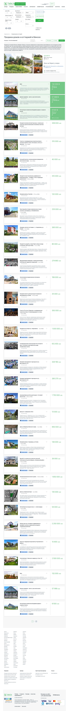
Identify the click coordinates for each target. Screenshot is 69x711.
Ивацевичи (6, 664)
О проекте (22, 694)
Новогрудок (15, 662)
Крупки (14, 640)
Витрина (62, 40)
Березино (6, 634)
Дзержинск (6, 653)
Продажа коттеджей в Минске (10, 677)
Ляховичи (15, 652)
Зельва (5, 661)
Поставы (24, 636)
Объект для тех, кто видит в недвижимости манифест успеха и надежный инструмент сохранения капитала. (30, 525)
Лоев (14, 647)
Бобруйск (6, 636)
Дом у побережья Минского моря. (28, 426)
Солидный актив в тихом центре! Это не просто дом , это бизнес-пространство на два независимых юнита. (31, 345)
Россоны (24, 640)
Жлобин (5, 659)
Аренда (5, 6)
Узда (24, 656)
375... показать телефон (48, 70)
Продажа (11, 6)
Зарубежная (32, 6)
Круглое (15, 639)
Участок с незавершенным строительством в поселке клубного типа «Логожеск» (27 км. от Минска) (31, 143)
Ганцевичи (6, 649)
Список (55, 40)
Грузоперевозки (49, 6)
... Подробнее (31, 169)
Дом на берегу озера (51, 63)
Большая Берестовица (8, 637)
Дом (21, 84)
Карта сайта (24, 706)
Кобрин (14, 634)
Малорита (15, 653)
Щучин (24, 664)
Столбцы (24, 652)
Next (30, 63)
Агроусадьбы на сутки (40, 676)
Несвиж (14, 661)
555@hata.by (56, 695)
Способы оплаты (43, 698)
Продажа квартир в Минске (10, 674)
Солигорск (25, 650)
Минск (5, 631)
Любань (14, 650)
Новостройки (19, 6)
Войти (52, 3)
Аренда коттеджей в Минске (26, 676)
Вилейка (5, 646)
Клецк (14, 633)
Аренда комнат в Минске (25, 674)
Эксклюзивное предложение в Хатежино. (30, 277)
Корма (14, 637)
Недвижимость (7, 34)
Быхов (5, 643)
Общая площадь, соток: (8, 21)
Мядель (14, 659)
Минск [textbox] (27, 12)
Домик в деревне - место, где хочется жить (30, 97)
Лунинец (15, 649)
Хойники (24, 659)
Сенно (24, 643)
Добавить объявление (20, 3)
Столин (24, 653)
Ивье (5, 665)
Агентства (57, 6)
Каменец (15, 631)
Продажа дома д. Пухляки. (26, 194)
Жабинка (6, 656)
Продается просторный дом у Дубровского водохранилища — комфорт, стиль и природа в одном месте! (31, 177)
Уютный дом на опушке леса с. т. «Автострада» (31, 507)
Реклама (27, 694)
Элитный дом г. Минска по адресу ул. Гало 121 (31, 558)
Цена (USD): (7, 10)
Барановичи (6, 633)
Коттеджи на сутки (39, 674)
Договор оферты (17, 706)
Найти (39, 20)
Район (9, 28)
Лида (14, 643)
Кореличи (15, 636)
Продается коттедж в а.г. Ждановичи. (29, 328)
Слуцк (24, 646)
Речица (24, 639)
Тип (6, 28)
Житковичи (6, 658)
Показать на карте (40, 11)
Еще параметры (39, 16)
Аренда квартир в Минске (26, 673)
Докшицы (6, 655)
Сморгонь (25, 649)
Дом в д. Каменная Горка (26, 491)
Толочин (24, 655)
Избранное (41, 4)
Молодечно (15, 656)
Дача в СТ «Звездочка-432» (26, 411)
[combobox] (29, 13)
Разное (63, 6)
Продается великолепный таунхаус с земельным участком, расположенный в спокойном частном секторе (32, 124)
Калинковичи (6, 667)
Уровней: (17, 19)
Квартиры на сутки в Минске (42, 673)
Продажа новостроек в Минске (10, 673)
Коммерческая (40, 6)
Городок (5, 652)
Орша (14, 664)
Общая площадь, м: (9, 15)
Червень (24, 662)
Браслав (5, 640)
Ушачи (24, 658)
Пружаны (24, 637)
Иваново (5, 662)
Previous (6, 63)
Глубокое (6, 650)
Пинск (24, 633)
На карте (49, 40)
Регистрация (46, 3)
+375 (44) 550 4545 (46, 695)
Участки (26, 6)
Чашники (24, 661)
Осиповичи (15, 665)
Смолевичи (25, 647)
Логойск (15, 646)
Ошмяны (24, 631)
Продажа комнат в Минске (9, 676)
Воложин (6, 647)
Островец (15, 667)
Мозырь (14, 655)
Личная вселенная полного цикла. (28, 476)
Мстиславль (15, 658)
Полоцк (24, 634)
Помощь (16, 694)
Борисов (5, 639)
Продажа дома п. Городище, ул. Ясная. (29, 442)
